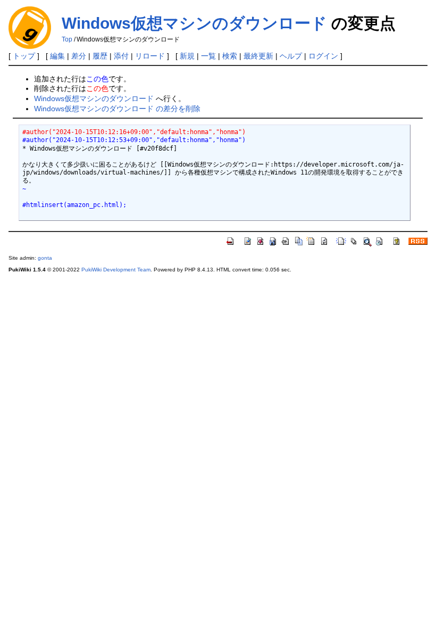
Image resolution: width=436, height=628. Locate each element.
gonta (45, 258)
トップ (24, 56)
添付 (121, 56)
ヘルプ (291, 56)
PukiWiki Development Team (115, 269)
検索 (229, 56)
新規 (187, 56)
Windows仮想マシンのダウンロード (194, 23)
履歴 (100, 56)
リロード (150, 56)
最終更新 (258, 56)
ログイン (323, 56)
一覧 (208, 56)
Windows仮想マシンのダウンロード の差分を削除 (117, 108)
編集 (57, 56)
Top (67, 39)
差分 (78, 56)
